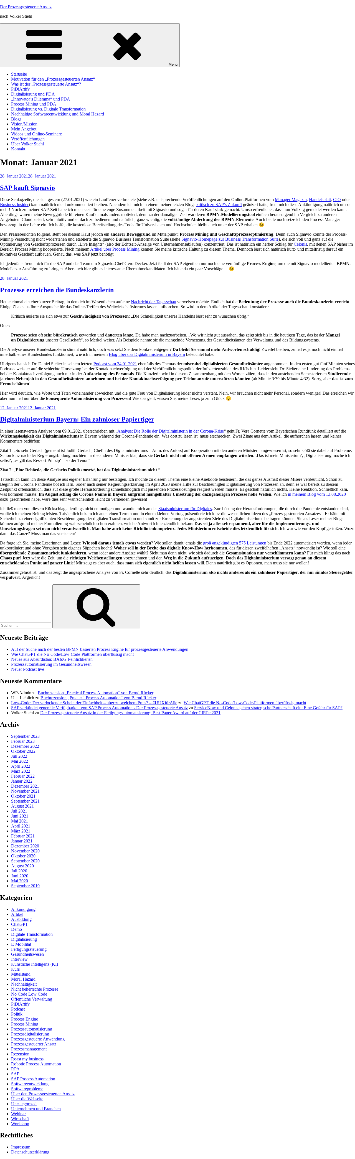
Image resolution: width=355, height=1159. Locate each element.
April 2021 (20, 826)
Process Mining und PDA (33, 104)
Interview (19, 959)
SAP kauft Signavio (27, 187)
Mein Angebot (23, 129)
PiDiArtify (20, 89)
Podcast (18, 1009)
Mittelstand (21, 974)
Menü (173, 64)
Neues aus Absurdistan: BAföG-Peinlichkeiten (52, 659)
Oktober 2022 (23, 751)
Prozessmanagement (29, 1049)
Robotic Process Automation (36, 1064)
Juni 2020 (19, 875)
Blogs (16, 119)
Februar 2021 (23, 836)
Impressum (20, 1147)
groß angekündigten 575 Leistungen (234, 543)
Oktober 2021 (23, 796)
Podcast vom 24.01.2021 (115, 363)
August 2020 (22, 866)
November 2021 (25, 791)
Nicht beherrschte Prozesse (34, 989)
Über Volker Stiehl (27, 144)
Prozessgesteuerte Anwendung (38, 1039)
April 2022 (20, 766)
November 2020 (25, 851)
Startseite (19, 74)
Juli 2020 (19, 870)
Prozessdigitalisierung (30, 1034)
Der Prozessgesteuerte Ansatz (26, 6)
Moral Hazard (23, 979)
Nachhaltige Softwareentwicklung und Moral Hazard (57, 114)
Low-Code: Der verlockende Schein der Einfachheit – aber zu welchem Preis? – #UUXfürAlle (94, 702)
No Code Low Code (29, 994)
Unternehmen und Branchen (36, 1108)
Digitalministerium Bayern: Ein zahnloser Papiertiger (77, 419)
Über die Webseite (27, 1098)
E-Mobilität (21, 944)
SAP (15, 1073)
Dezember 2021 (25, 786)
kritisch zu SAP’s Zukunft (219, 204)
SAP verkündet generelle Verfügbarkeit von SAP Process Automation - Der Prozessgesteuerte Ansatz (99, 707)
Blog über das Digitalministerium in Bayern (147, 354)
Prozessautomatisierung (31, 1029)
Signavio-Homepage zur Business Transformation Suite (229, 239)
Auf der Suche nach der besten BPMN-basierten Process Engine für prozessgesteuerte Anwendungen (99, 649)
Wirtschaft (20, 1118)
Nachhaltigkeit (24, 984)
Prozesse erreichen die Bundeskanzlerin (57, 290)
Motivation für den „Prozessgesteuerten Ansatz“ (53, 79)
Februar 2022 (23, 776)
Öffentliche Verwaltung (31, 999)
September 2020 (25, 861)
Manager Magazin (291, 199)
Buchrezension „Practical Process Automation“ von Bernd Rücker (95, 692)
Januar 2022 (21, 781)
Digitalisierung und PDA (33, 94)
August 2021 (22, 806)
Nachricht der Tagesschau (153, 301)
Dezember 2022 (25, 746)
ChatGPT (19, 924)
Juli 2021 (19, 811)
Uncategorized (24, 1103)
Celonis (300, 244)
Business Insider (14, 204)
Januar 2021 (21, 841)
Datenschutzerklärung (30, 1152)
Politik (16, 1014)
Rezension (20, 1054)
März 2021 (20, 831)
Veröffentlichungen (28, 139)
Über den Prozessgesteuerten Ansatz (43, 1093)
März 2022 (20, 771)
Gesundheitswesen (27, 954)
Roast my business (27, 1059)
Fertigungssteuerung (29, 949)
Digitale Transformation (32, 934)
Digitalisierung (24, 939)
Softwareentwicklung (30, 1083)
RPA (15, 1069)
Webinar (18, 1113)
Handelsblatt (320, 199)
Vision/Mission (24, 124)
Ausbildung (21, 919)
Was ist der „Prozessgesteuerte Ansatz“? (46, 84)
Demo (16, 929)
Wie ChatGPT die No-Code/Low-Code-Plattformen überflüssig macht (72, 654)
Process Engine (24, 1019)
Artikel (17, 914)
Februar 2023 (23, 741)
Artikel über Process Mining (115, 249)
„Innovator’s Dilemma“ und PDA (40, 99)
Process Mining (24, 1024)
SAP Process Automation (33, 1078)
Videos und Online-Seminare (36, 134)
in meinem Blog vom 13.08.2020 (317, 494)
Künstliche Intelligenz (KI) (34, 964)
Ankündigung (23, 909)
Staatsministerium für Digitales (185, 508)
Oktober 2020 (23, 856)
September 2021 (25, 801)
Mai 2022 (19, 761)
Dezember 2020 (25, 846)
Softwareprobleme (27, 1088)
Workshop (20, 1123)
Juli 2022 (19, 756)
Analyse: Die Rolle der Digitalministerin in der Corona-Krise (170, 431)
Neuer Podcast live (27, 669)
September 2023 (25, 736)
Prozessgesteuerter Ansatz (33, 1044)
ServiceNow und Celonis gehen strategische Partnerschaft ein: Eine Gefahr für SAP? (268, 707)
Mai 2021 (19, 821)
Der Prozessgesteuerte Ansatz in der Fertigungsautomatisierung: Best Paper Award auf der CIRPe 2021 (130, 712)
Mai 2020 (19, 880)
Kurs (15, 969)
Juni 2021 (19, 816)
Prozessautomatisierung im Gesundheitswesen (51, 664)
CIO (337, 199)
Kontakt (18, 149)
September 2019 (25, 885)
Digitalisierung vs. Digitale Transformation (48, 109)
